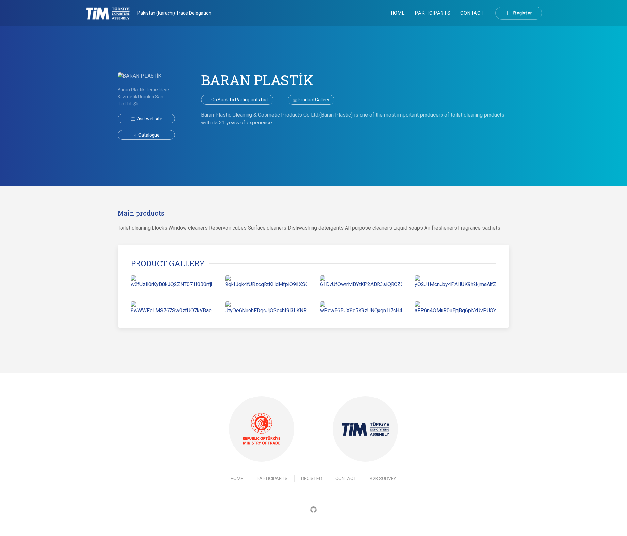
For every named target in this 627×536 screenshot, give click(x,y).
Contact (472, 13)
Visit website (148, 118)
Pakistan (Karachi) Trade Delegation (174, 13)
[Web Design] (313, 509)
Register (522, 13)
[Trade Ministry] (261, 429)
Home (398, 13)
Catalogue (148, 135)
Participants (433, 13)
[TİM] (365, 429)
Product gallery (313, 99)
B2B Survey (383, 478)
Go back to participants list (239, 99)
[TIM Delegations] (111, 13)
